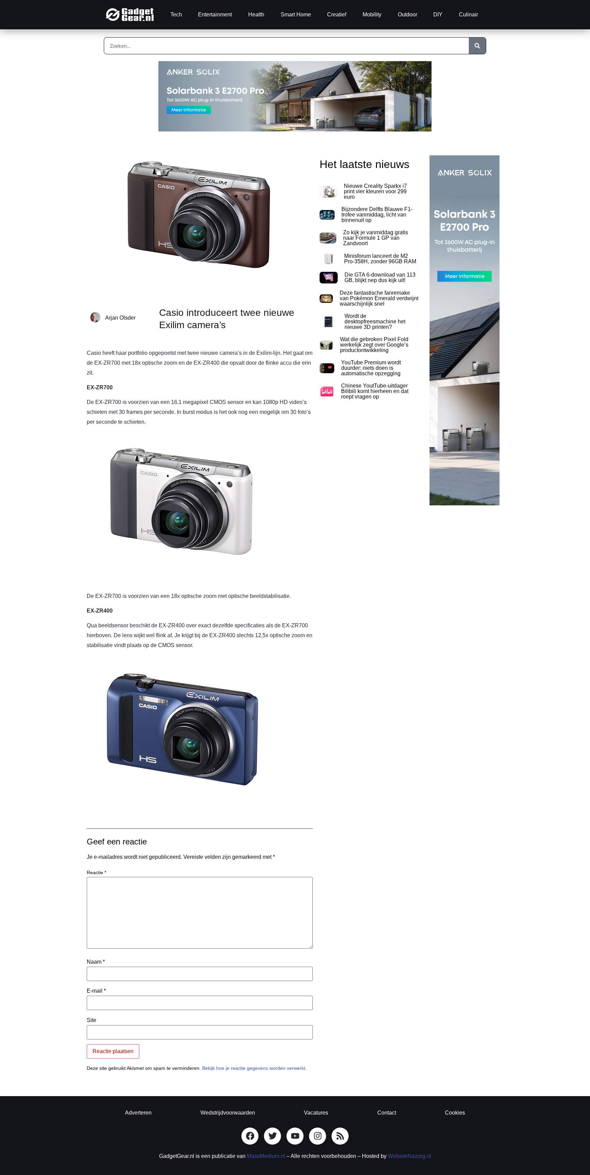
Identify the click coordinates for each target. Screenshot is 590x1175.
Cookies (455, 1113)
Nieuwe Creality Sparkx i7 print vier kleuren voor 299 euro (375, 191)
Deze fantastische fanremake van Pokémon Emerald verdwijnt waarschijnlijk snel (379, 298)
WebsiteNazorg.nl (409, 1156)
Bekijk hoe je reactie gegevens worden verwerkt (253, 1068)
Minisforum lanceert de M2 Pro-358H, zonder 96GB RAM (380, 258)
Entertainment (215, 14)
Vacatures (316, 1113)
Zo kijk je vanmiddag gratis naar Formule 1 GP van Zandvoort (375, 237)
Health (256, 14)
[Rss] (340, 1136)
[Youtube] (295, 1136)
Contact (386, 1113)
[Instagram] (317, 1136)
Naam (96, 962)
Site (91, 1020)
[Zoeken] (477, 46)
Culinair (468, 14)
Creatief (336, 14)
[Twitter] (272, 1136)
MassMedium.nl (266, 1156)
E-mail (96, 991)
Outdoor (407, 14)
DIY (437, 14)
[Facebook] (249, 1136)
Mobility (372, 14)
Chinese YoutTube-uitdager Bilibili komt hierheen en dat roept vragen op (374, 391)
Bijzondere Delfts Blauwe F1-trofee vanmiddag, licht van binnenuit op (376, 214)
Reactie (96, 872)
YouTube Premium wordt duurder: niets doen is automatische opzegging (371, 368)
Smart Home (296, 14)
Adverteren (138, 1113)
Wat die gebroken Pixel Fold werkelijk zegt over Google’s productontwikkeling (374, 344)
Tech (176, 14)
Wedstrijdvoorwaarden (227, 1113)
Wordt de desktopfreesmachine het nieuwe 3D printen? (375, 321)
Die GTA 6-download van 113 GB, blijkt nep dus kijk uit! (380, 277)
